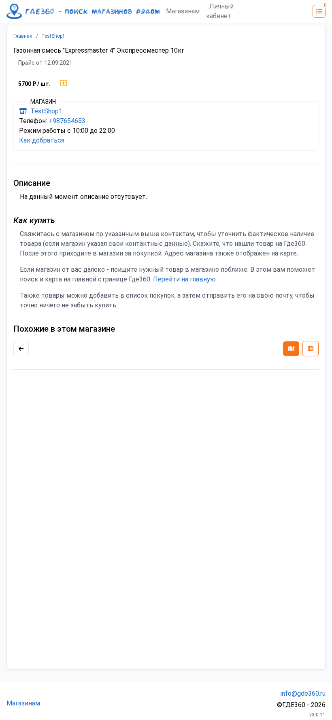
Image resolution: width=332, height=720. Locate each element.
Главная (22, 36)
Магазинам (183, 11)
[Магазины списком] (310, 348)
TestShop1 (53, 36)
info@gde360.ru (303, 693)
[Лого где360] (83, 11)
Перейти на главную (184, 279)
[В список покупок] (63, 84)
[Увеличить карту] (21, 348)
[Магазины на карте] (291, 348)
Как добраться (41, 140)
